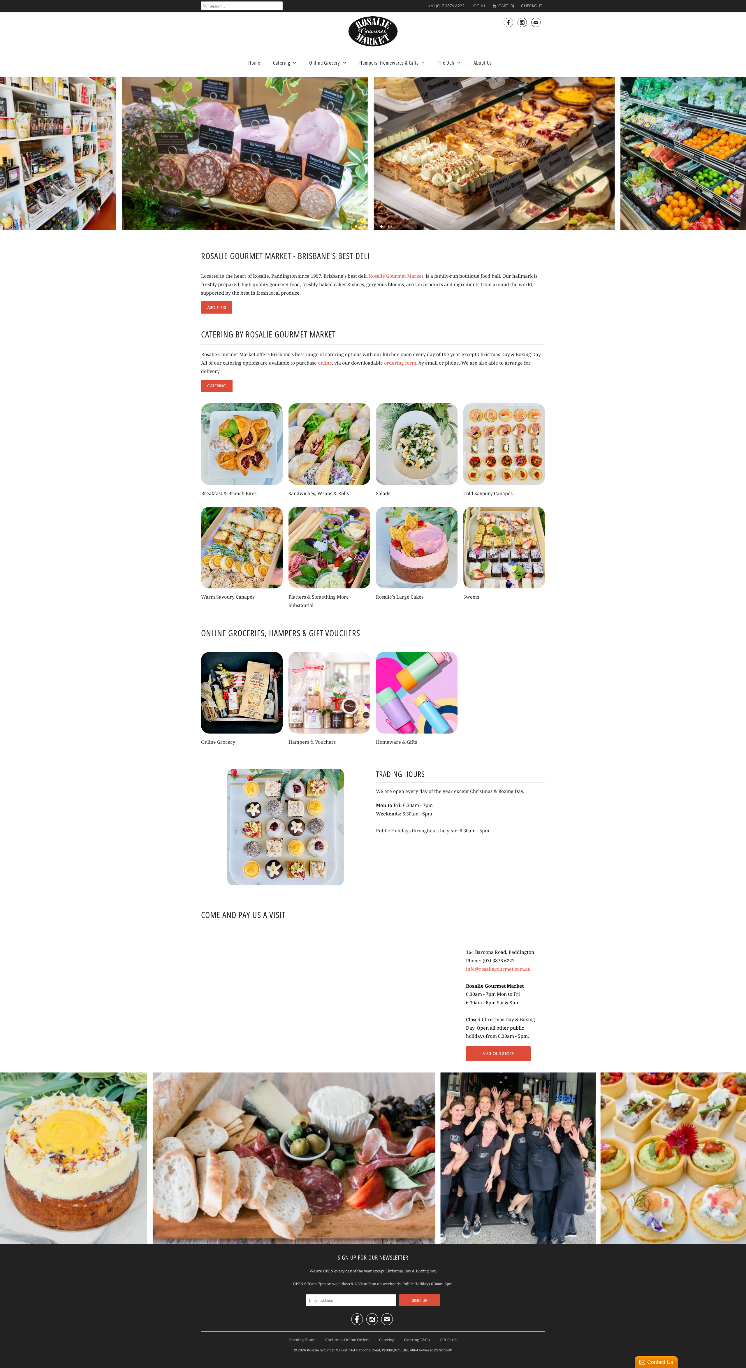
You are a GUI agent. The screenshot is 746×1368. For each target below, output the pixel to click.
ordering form (400, 363)
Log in (478, 6)
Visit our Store (498, 1053)
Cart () (505, 6)
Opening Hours (302, 1339)
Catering (281, 62)
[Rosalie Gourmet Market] (373, 31)
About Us (483, 62)
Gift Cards (449, 1339)
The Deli (446, 62)
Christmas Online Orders (347, 1339)
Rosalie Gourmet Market (396, 276)
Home (254, 62)
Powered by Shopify (435, 1350)
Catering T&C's (417, 1339)
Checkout (531, 6)
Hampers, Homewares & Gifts (389, 62)
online (325, 363)
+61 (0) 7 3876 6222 (446, 6)
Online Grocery (324, 62)
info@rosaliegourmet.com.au (498, 969)
